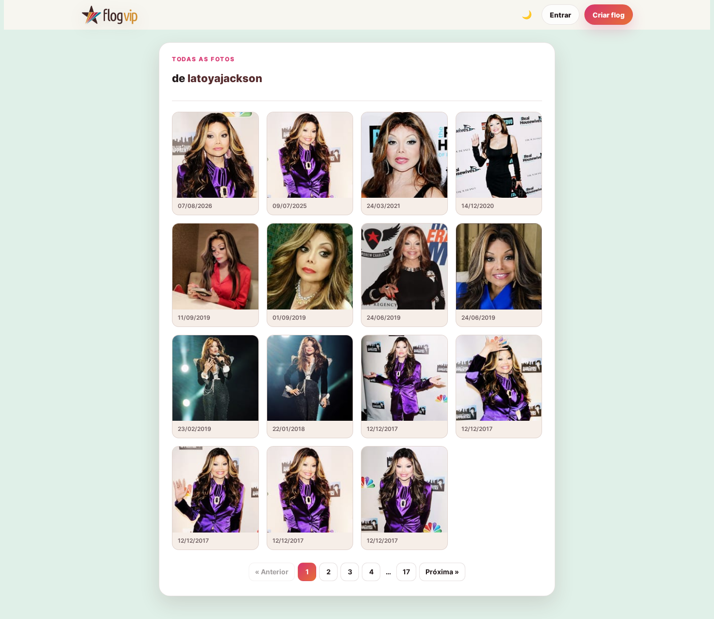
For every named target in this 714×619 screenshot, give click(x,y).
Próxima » (442, 571)
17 (406, 571)
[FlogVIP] (109, 14)
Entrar (560, 15)
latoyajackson (224, 78)
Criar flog (609, 15)
